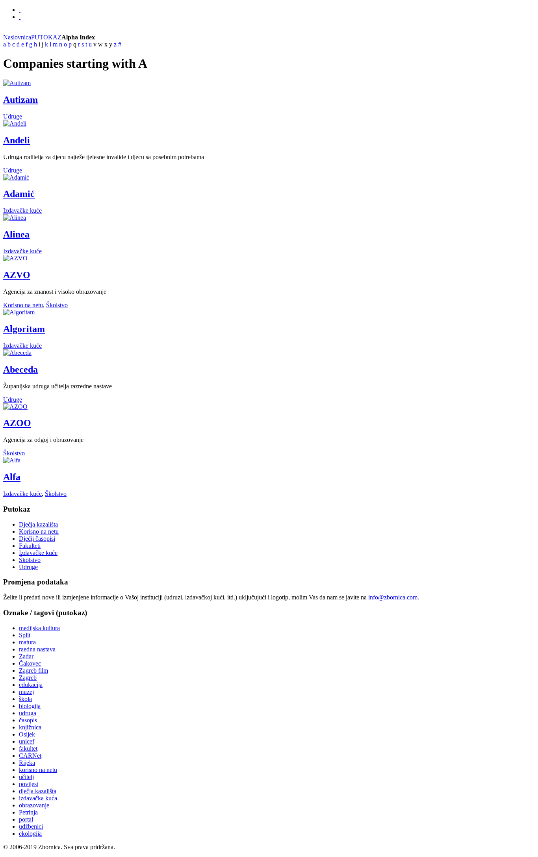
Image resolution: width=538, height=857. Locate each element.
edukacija (31, 684)
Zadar (26, 656)
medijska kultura (39, 628)
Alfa (11, 477)
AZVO (16, 275)
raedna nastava (37, 649)
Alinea (16, 234)
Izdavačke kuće (22, 210)
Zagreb (28, 677)
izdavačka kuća (38, 798)
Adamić (19, 194)
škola (25, 699)
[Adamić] (16, 177)
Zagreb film (33, 670)
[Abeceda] (17, 352)
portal (26, 819)
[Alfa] (11, 460)
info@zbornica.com (392, 597)
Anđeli (16, 140)
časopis (28, 720)
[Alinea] (14, 217)
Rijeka (27, 762)
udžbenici (31, 826)
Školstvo (57, 305)
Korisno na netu (23, 305)
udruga (27, 713)
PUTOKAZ (46, 37)
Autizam (20, 100)
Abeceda (20, 369)
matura (27, 642)
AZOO (17, 423)
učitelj (26, 777)
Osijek (27, 734)
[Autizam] (17, 83)
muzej (26, 691)
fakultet (28, 748)
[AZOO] (15, 406)
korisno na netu (38, 769)
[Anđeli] (14, 123)
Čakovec (30, 663)
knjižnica (30, 727)
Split (24, 635)
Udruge (12, 116)
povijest (28, 784)
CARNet (30, 755)
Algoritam (24, 329)
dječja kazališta (37, 791)
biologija (30, 706)
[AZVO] (15, 258)
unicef (26, 741)
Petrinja (28, 812)
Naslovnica (17, 37)
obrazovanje (34, 805)
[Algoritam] (19, 312)
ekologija (30, 833)
